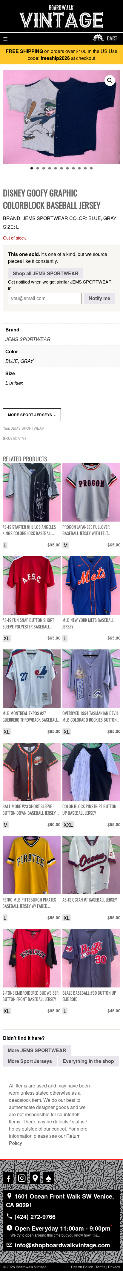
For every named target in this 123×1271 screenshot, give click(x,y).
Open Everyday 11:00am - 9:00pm (61, 1230)
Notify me (99, 298)
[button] (109, 80)
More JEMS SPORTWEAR (37, 1050)
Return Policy (82, 1266)
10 (85, 168)
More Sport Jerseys (32, 414)
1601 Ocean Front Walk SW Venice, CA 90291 (60, 1200)
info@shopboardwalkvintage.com (61, 1244)
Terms (100, 1266)
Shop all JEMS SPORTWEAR (46, 273)
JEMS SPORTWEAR (27, 339)
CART (112, 38)
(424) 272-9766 (34, 1216)
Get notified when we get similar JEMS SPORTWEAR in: (60, 284)
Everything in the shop (88, 1061)
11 (91, 168)
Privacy (114, 1266)
